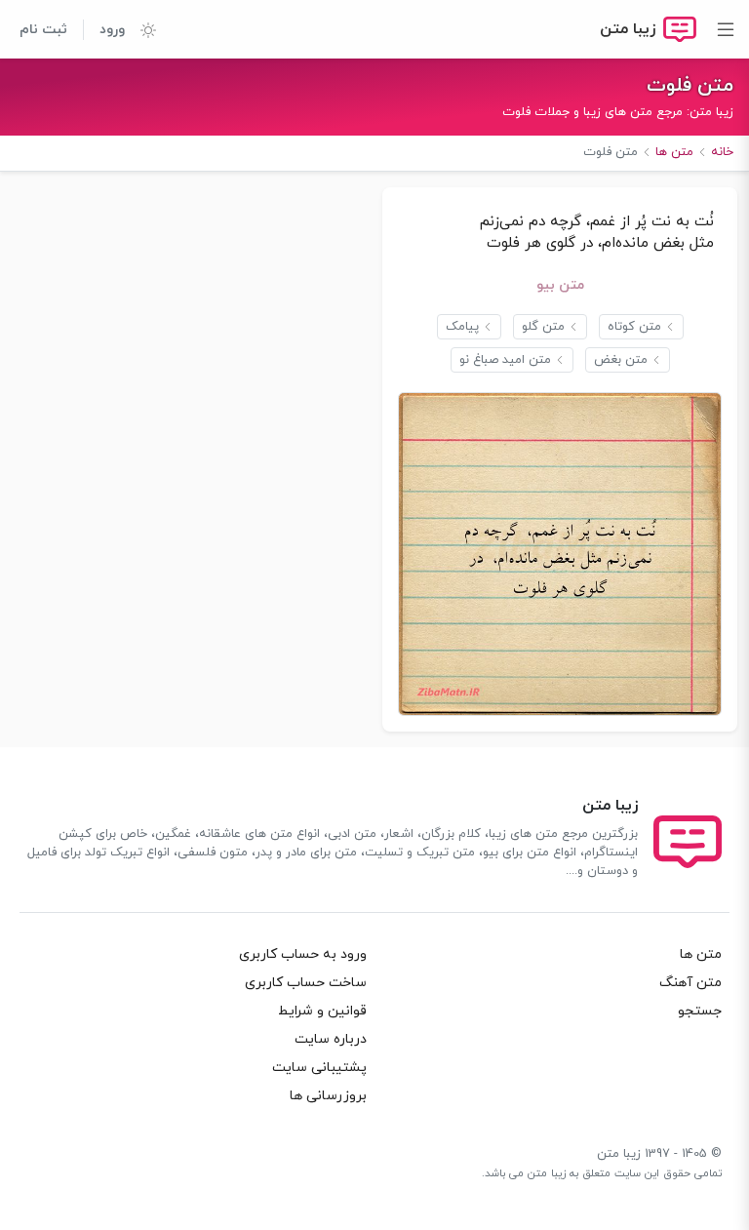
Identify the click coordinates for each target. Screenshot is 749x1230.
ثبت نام (43, 29)
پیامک (462, 327)
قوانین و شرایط (322, 1011)
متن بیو (560, 285)
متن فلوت (690, 85)
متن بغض (621, 360)
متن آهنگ (690, 982)
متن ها (701, 954)
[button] (140, 29)
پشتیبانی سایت (319, 1067)
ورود (112, 29)
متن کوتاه (634, 327)
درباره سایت (331, 1039)
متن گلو (543, 327)
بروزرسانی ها (328, 1096)
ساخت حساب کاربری (306, 982)
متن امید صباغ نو (505, 360)
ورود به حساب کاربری (303, 954)
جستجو (700, 1011)
